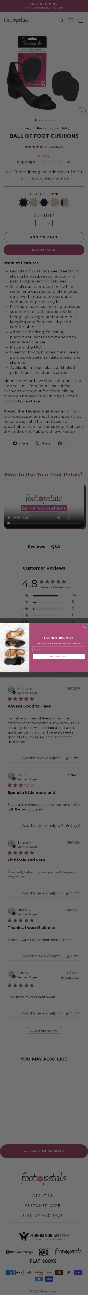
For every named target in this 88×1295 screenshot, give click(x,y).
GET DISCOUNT (58, 656)
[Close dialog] (85, 625)
